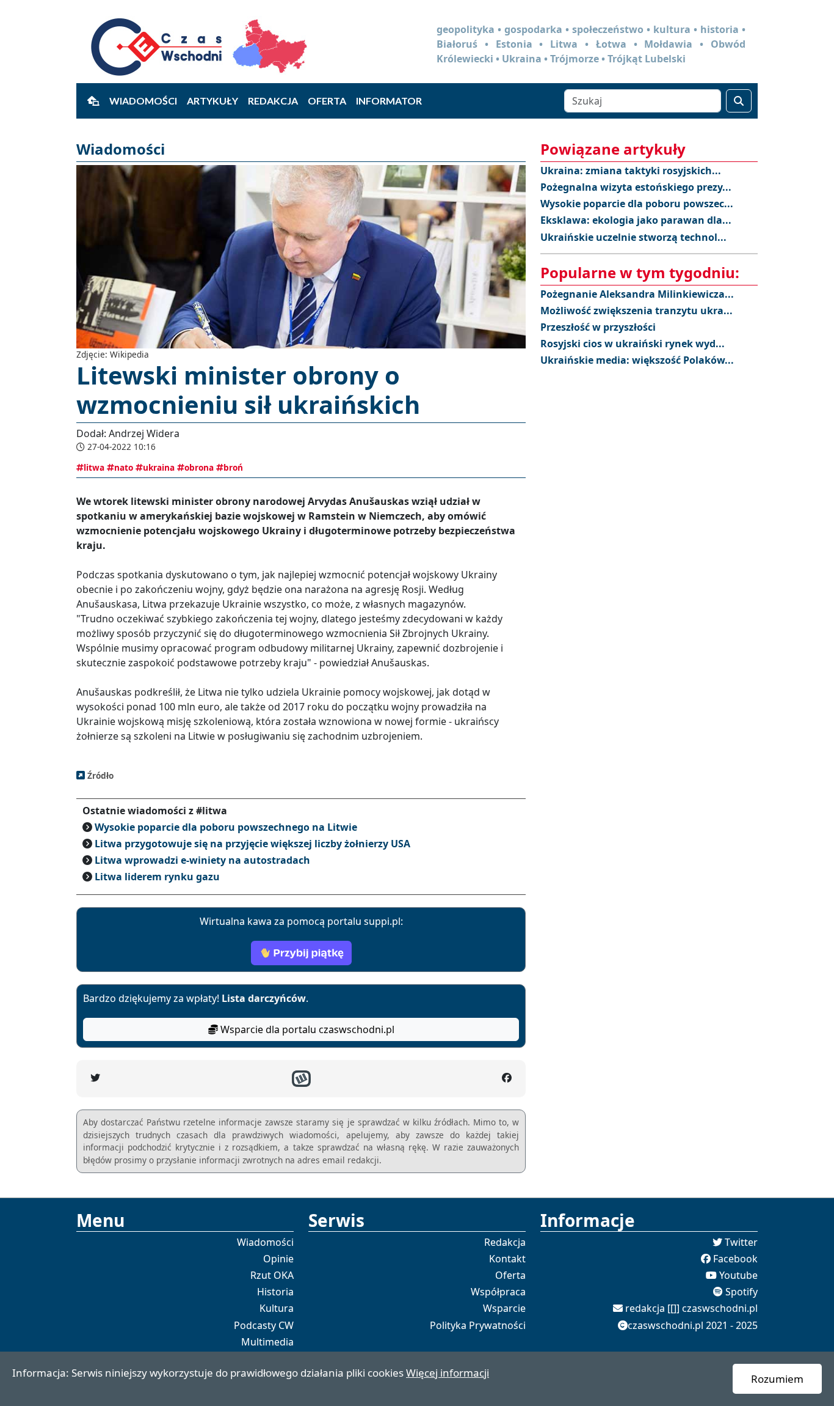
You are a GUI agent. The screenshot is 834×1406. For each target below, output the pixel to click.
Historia (275, 1291)
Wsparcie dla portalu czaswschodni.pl (306, 1029)
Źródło (99, 775)
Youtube (738, 1275)
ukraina (159, 467)
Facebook (735, 1258)
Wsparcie (504, 1308)
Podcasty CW (264, 1325)
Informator (389, 100)
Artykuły (212, 100)
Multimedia (267, 1342)
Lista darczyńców (264, 998)
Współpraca (498, 1291)
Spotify (741, 1291)
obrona (199, 467)
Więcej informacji (447, 1373)
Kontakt (507, 1258)
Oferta (327, 100)
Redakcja (273, 100)
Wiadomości (143, 100)
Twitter (741, 1242)
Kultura (276, 1308)
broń (233, 467)
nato (123, 467)
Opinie (278, 1258)
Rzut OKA (272, 1275)
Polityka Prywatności (478, 1325)
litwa (94, 467)
